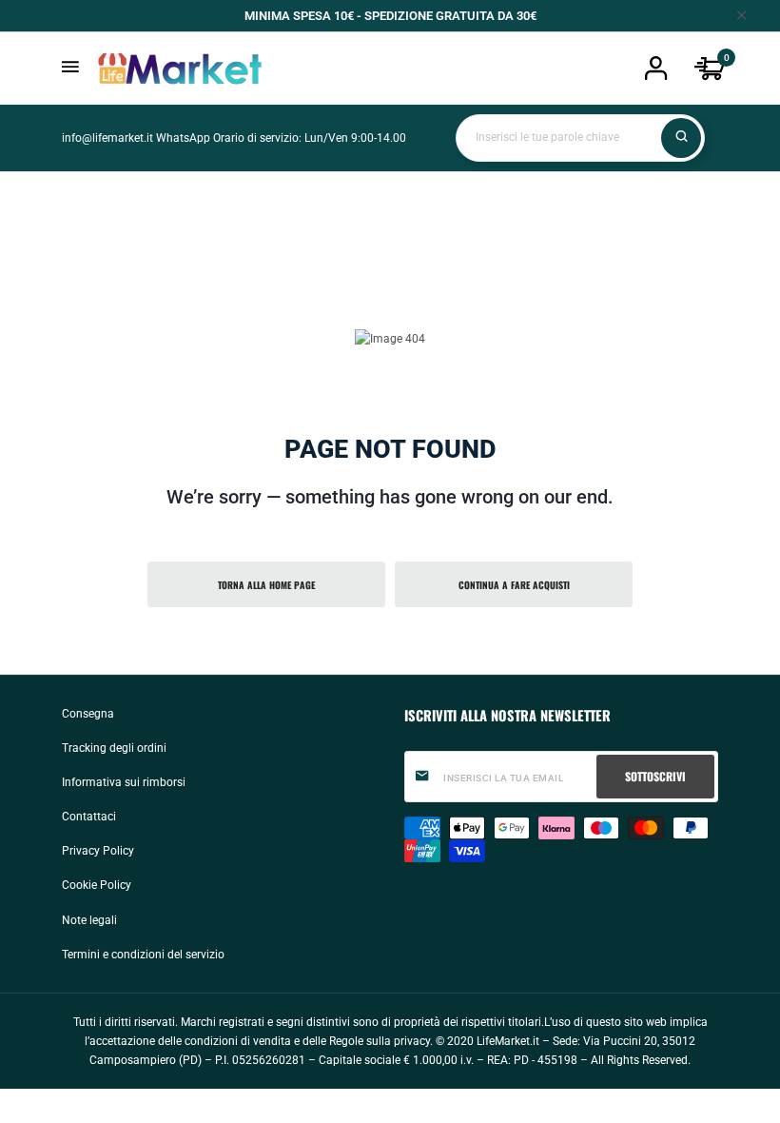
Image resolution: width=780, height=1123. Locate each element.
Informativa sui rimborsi (123, 782)
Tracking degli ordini (114, 748)
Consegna (88, 713)
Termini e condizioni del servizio (143, 954)
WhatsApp (183, 138)
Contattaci (89, 816)
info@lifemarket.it (107, 138)
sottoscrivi (655, 776)
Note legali (89, 920)
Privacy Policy (98, 850)
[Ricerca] (681, 138)
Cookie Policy (96, 885)
